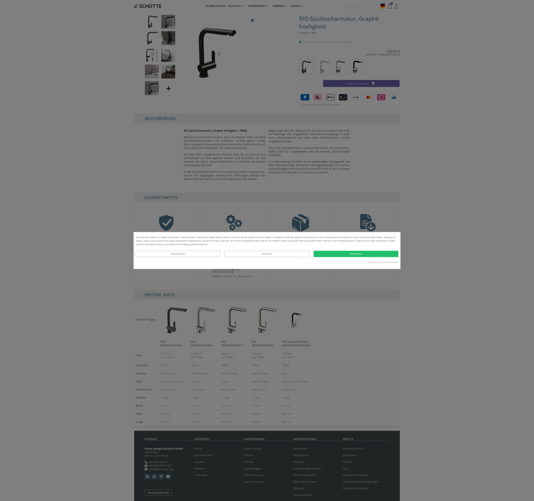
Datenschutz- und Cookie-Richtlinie (383, 262)
